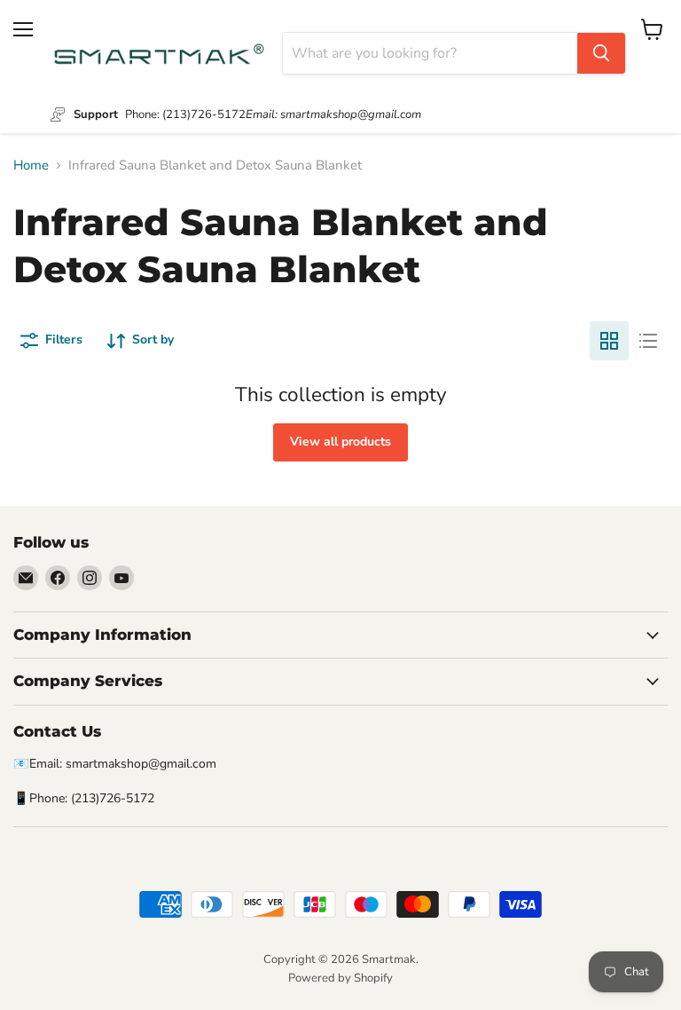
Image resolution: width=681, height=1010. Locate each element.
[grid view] (609, 340)
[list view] (648, 340)
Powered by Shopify (340, 978)
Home (31, 165)
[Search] (601, 53)
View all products (340, 441)
